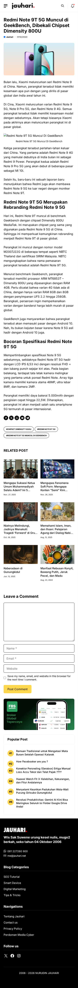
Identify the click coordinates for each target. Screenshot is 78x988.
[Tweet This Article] (11, 418)
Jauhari (9, 37)
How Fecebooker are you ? (32, 761)
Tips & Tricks (12, 895)
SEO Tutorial (12, 876)
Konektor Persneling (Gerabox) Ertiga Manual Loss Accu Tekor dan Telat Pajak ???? (43, 770)
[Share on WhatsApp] (17, 418)
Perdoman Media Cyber (19, 934)
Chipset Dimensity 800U (19, 429)
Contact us (11, 922)
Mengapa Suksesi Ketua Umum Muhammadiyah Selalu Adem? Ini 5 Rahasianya (19, 488)
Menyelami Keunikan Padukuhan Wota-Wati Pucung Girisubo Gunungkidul (42, 791)
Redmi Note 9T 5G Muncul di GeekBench (27, 435)
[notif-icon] (72, 6)
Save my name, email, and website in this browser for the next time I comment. (39, 678)
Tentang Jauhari (14, 916)
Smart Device (12, 883)
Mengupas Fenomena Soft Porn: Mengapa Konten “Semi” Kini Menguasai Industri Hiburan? (54, 490)
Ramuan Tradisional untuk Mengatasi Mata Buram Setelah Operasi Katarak (42, 752)
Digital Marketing (15, 889)
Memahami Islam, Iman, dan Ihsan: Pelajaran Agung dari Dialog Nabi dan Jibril (55, 531)
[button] (62, 5)
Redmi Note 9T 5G (47, 429)
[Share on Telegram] (27, 418)
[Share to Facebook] (6, 418)
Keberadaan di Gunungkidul (13, 570)
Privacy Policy (13, 928)
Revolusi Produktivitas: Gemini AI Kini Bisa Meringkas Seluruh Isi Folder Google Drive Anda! (42, 803)
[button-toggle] (6, 6)
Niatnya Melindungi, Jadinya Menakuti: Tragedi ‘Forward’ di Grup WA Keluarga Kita (20, 531)
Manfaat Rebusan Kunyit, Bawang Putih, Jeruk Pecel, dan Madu (56, 572)
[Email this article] (22, 418)
